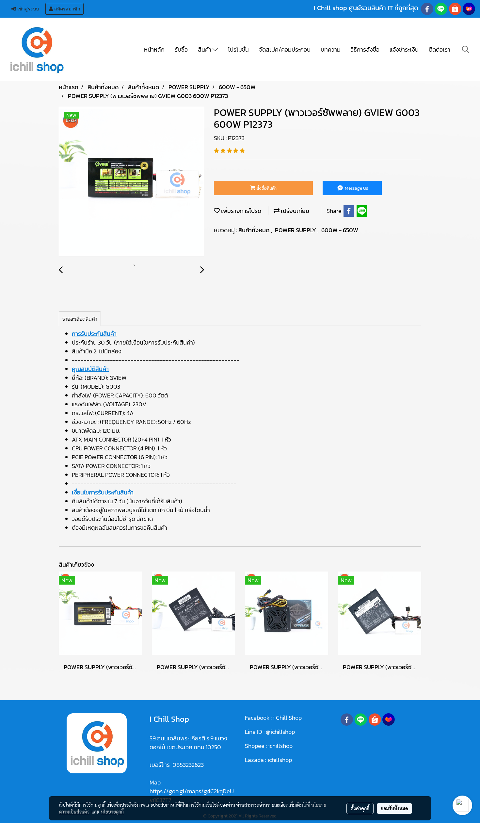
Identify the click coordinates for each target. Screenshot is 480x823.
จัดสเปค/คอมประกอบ (285, 49)
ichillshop (281, 745)
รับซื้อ (181, 49)
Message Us (356, 188)
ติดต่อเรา (439, 49)
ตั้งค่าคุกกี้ (360, 808)
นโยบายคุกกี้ (112, 812)
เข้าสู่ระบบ (27, 9)
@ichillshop (280, 731)
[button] (465, 49)
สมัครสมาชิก (66, 9)
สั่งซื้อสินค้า (266, 188)
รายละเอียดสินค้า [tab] (79, 319)
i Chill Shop (287, 717)
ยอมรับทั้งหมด (394, 808)
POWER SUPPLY (296, 230)
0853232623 (188, 764)
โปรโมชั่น (238, 49)
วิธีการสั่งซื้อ (365, 49)
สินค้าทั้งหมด (254, 230)
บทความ (331, 49)
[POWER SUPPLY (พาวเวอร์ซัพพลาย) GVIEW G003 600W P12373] (131, 182)
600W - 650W (339, 230)
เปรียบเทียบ (294, 210)
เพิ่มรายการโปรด (241, 210)
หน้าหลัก (154, 49)
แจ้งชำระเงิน (404, 49)
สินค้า (205, 49)
